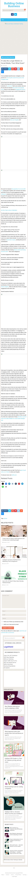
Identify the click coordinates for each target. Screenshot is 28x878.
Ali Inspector (7, 667)
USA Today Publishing (9, 657)
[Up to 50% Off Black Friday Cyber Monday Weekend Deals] (14, 573)
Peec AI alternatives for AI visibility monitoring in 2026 (16, 840)
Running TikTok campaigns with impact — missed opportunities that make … (16, 852)
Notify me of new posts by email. (11, 624)
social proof (9, 86)
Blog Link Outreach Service (10, 662)
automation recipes (11, 239)
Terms (12, 874)
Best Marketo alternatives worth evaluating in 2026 (16, 834)
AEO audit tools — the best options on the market (16, 845)
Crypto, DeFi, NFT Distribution (10, 655)
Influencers (3, 194)
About (2, 874)
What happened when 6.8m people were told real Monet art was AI (14, 733)
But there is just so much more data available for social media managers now (13, 418)
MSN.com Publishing (8, 659)
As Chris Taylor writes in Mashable (9, 210)
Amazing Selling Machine (9, 666)
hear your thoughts (14, 119)
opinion (5, 518)
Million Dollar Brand (8, 664)
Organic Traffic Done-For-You (10, 660)
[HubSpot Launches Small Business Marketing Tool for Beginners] (14, 552)
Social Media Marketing (8, 57)
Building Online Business (14, 5)
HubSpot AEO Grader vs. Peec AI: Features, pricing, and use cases (13, 760)
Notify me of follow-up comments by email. (13, 621)
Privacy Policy (18, 874)
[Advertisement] (14, 39)
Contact (7, 874)
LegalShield (8, 647)
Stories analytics (5, 286)
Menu (3, 19)
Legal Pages (14, 876)
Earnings (24, 874)
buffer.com (14, 475)
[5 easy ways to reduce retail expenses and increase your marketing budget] (14, 531)
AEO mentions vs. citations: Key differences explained (16, 829)
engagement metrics (20, 89)
